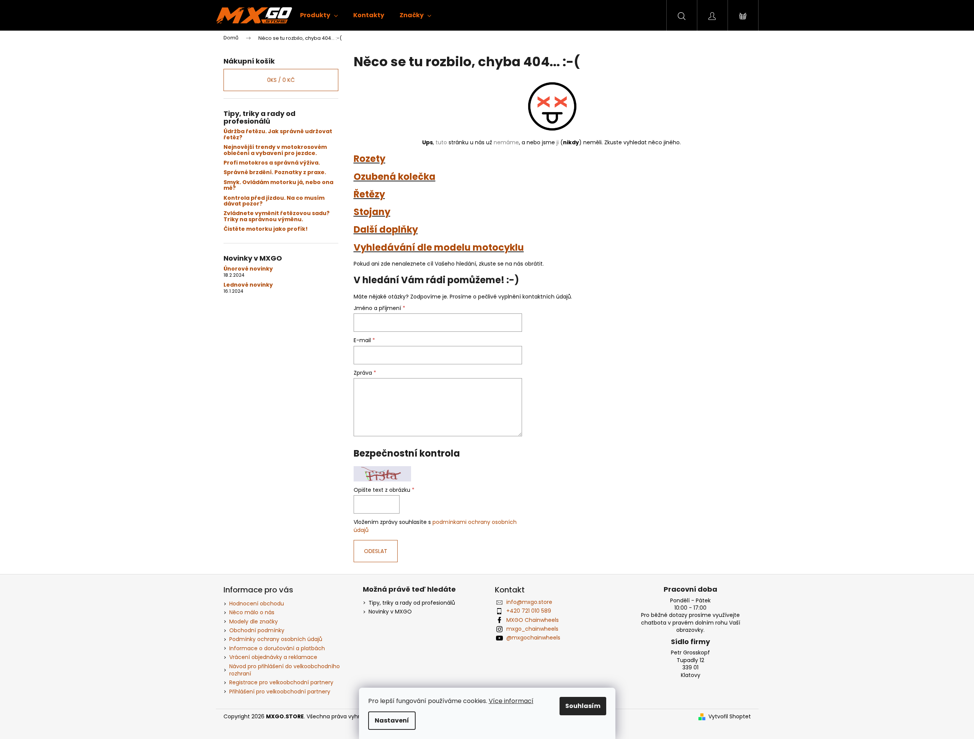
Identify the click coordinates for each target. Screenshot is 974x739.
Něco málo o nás (251, 612)
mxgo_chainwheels (532, 629)
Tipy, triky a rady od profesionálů (412, 603)
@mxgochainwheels (533, 637)
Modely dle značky (253, 621)
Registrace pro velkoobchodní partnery (281, 682)
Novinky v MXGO (390, 611)
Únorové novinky (248, 269)
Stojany (372, 212)
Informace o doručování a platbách (277, 648)
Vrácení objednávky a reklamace (273, 657)
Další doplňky (386, 229)
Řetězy (369, 194)
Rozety (369, 158)
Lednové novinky (248, 285)
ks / (281, 80)
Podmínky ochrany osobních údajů (275, 639)
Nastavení (392, 720)
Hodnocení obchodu (256, 603)
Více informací (511, 701)
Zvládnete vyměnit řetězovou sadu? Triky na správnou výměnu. (277, 216)
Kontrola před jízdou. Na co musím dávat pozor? (274, 201)
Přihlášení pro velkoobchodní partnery (279, 691)
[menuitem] (319, 15)
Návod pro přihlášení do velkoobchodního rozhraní (284, 669)
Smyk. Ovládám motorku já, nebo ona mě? (278, 185)
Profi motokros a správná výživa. (272, 163)
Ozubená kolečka (395, 176)
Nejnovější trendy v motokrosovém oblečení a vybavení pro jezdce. (275, 150)
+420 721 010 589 (528, 611)
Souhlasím (582, 705)
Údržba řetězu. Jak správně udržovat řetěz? (278, 134)
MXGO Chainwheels (532, 620)
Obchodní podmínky (256, 630)
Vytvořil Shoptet (729, 716)
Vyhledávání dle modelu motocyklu (439, 247)
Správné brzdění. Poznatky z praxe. (275, 172)
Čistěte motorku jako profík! (266, 229)
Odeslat (375, 551)
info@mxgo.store (529, 602)
